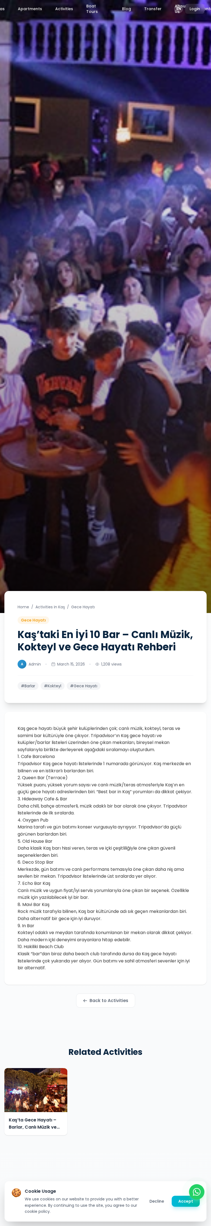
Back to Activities (109, 1000)
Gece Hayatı (83, 607)
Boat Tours (92, 8)
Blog (126, 9)
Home (23, 607)
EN (178, 8)
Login (195, 9)
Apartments (30, 9)
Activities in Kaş (50, 607)
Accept (185, 1201)
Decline (156, 1201)
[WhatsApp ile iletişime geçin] (196, 1192)
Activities (64, 9)
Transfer (153, 9)
